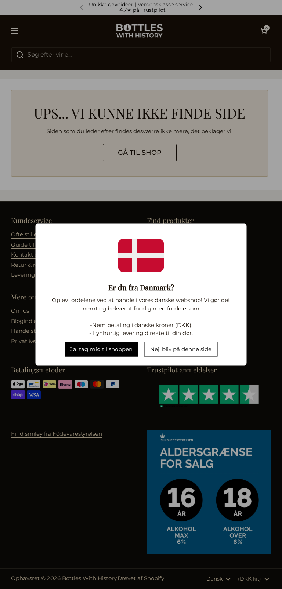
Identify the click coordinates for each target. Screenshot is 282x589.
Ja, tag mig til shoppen (101, 348)
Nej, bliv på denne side (181, 348)
